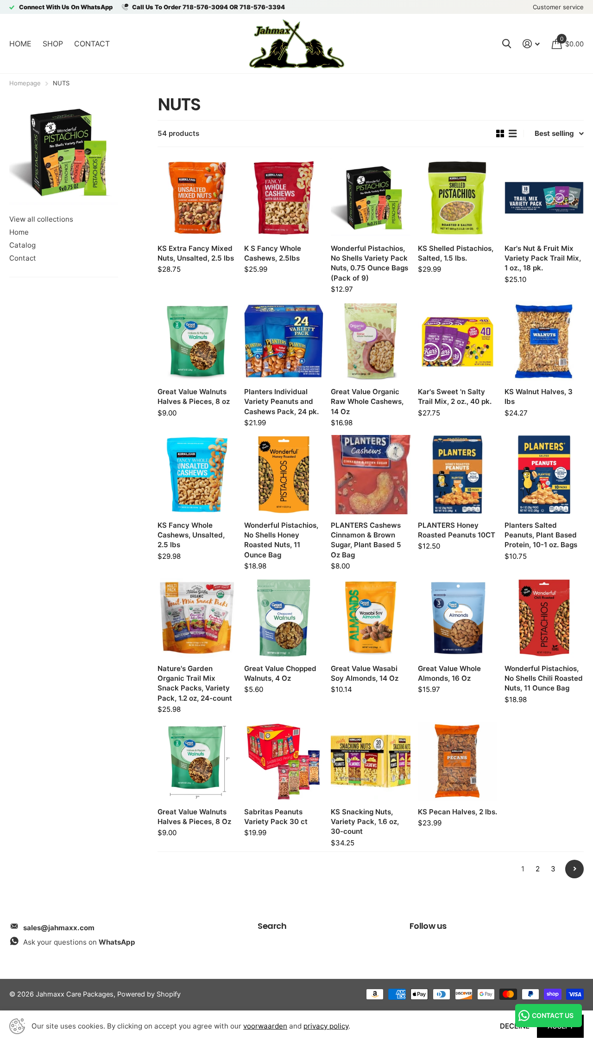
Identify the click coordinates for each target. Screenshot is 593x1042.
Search (272, 926)
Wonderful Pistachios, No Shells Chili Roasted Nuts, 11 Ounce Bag (544, 678)
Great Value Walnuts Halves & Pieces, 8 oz (194, 396)
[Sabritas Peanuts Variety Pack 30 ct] (283, 761)
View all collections (41, 219)
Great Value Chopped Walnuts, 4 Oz (280, 673)
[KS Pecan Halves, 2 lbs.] (457, 761)
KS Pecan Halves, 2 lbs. (457, 811)
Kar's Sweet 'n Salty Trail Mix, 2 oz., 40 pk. (455, 396)
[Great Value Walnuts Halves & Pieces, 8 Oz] (197, 761)
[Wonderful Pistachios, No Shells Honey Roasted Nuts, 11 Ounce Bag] (283, 474)
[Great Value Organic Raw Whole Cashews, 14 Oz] (370, 341)
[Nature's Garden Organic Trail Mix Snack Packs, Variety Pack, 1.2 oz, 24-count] (197, 618)
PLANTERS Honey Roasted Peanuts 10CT (456, 530)
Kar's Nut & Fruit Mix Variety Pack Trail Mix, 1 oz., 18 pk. (543, 258)
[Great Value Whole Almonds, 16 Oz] (457, 618)
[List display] (513, 134)
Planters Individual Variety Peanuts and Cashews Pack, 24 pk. (281, 401)
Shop (53, 43)
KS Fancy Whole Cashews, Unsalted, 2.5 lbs (191, 535)
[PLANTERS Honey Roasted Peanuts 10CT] (457, 474)
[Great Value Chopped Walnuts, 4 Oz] (283, 618)
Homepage (25, 83)
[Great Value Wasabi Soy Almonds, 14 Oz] (370, 618)
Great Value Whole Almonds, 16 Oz (449, 673)
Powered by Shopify (149, 994)
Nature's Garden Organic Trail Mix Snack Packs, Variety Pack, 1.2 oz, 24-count (195, 683)
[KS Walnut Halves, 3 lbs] (544, 341)
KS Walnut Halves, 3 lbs (539, 396)
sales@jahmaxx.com (59, 927)
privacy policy (325, 1026)
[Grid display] (500, 134)
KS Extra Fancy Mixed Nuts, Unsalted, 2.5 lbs (196, 253)
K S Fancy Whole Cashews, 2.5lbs (272, 253)
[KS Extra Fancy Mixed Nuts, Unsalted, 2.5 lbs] (197, 197)
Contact (92, 43)
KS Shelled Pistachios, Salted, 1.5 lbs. (455, 253)
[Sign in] (531, 43)
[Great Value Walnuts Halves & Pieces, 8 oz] (197, 341)
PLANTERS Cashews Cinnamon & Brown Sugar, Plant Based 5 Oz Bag (366, 540)
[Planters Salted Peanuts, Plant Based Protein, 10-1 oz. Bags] (544, 474)
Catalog (22, 245)
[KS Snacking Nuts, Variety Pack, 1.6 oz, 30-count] (370, 761)
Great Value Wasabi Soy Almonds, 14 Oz (364, 673)
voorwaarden (265, 1026)
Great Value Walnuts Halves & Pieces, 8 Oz (194, 816)
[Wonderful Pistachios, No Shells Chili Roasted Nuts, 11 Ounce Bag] (544, 618)
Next (574, 869)
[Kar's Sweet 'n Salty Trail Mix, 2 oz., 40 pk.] (457, 341)
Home (20, 43)
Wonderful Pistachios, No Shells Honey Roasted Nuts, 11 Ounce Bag (281, 540)
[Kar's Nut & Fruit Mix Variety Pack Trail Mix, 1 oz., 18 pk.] (544, 197)
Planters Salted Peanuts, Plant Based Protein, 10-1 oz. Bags (541, 535)
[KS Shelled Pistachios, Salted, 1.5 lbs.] (457, 197)
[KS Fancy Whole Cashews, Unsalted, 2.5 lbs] (197, 474)
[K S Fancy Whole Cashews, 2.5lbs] (283, 197)
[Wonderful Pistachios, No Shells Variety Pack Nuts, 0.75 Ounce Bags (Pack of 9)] (370, 197)
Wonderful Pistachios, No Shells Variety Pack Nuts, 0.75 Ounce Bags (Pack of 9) (369, 263)
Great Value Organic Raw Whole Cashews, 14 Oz (367, 401)
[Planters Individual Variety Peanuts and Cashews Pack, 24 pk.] (283, 341)
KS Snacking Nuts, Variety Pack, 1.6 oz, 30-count (365, 821)
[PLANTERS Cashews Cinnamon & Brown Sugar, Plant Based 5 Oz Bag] (370, 474)
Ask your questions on (79, 942)
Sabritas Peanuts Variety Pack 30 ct (276, 816)
